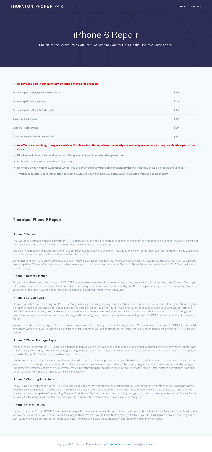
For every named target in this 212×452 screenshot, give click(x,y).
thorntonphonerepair (118, 444)
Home (182, 6)
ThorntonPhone (37, 6)
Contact (196, 6)
